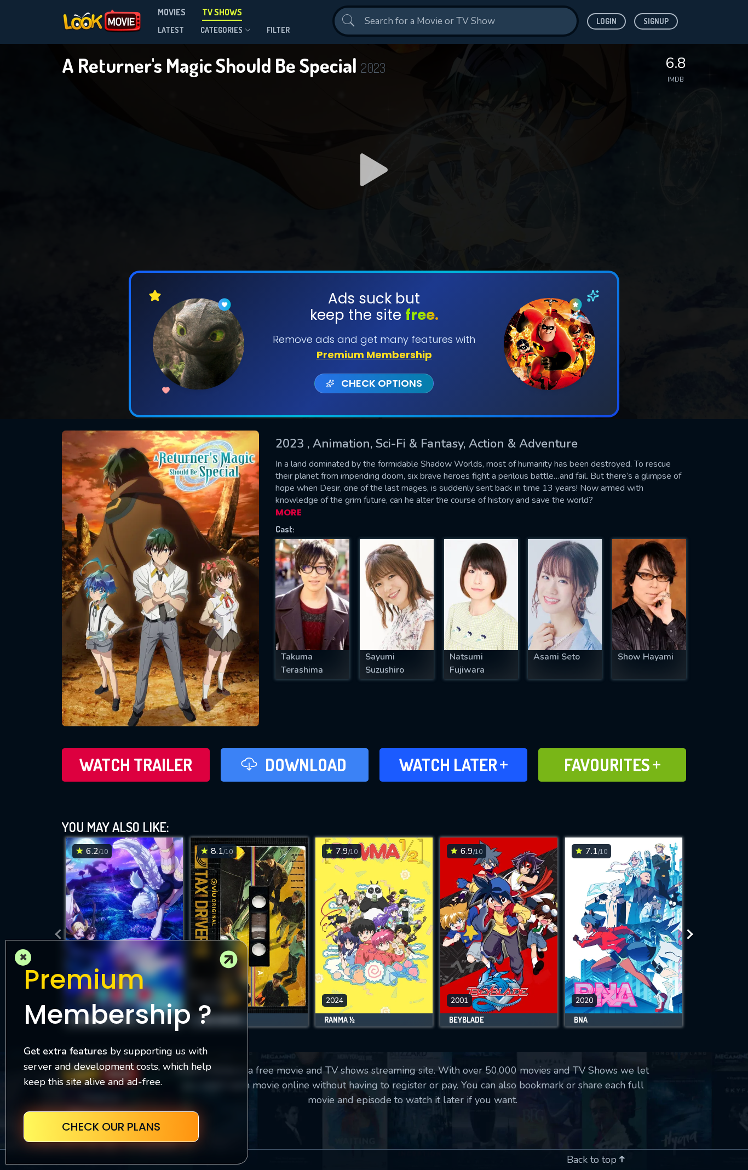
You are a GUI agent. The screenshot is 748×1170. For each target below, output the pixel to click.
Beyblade (466, 1020)
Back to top (593, 1159)
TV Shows (222, 12)
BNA (581, 1020)
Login (606, 21)
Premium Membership (374, 355)
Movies (172, 12)
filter (278, 30)
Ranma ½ (339, 1020)
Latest (171, 30)
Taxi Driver (220, 1020)
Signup (656, 21)
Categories (221, 30)
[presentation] (55, 934)
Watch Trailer (135, 764)
